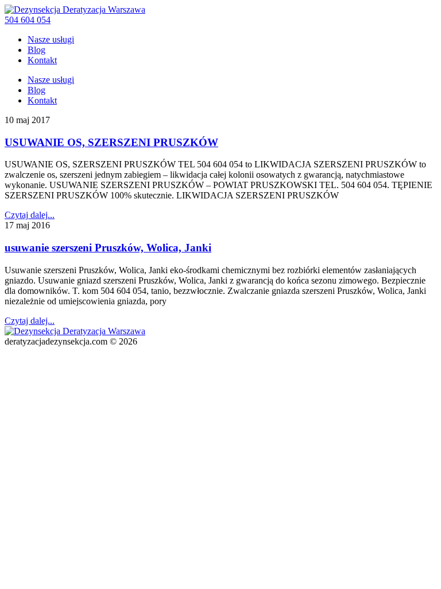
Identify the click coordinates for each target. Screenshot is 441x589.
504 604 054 (28, 20)
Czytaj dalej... (30, 215)
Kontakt (42, 60)
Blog (36, 50)
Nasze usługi (51, 39)
